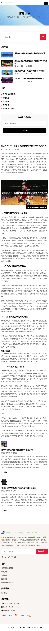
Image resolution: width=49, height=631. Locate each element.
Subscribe (24, 131)
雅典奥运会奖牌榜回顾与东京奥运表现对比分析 (30, 53)
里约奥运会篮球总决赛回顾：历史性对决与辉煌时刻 (30, 62)
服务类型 (6, 105)
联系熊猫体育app (9, 109)
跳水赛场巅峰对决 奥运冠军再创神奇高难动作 (29, 71)
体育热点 (6, 98)
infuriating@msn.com (12, 607)
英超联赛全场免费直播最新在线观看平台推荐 (29, 78)
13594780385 (10, 611)
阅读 (5, 472)
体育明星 (6, 101)
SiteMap (4, 593)
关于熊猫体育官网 (9, 94)
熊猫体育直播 (38, 627)
